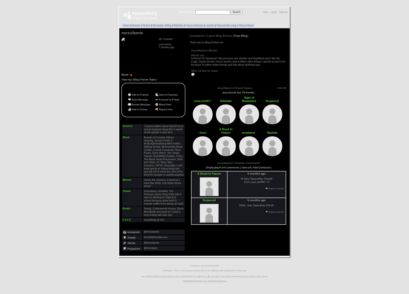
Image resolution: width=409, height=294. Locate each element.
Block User (164, 104)
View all (246, 167)
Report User (165, 109)
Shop (242, 25)
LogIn (273, 12)
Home (126, 25)
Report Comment (276, 189)
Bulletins (179, 25)
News (152, 276)
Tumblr (131, 237)
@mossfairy (150, 248)
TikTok (131, 243)
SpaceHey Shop (259, 276)
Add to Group (139, 109)
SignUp (283, 12)
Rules (159, 276)
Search (236, 12)
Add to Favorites (168, 94)
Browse (136, 25)
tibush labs (213, 265)
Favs (219, 25)
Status (246, 276)
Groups (199, 25)
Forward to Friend (168, 99)
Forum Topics (149, 79)
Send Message (139, 99)
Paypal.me (133, 248)
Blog (169, 25)
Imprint (213, 276)
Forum (189, 25)
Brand (173, 276)
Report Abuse (234, 276)
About (250, 25)
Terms (196, 276)
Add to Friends (140, 94)
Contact (222, 276)
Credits (181, 276)
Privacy (204, 276)
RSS (189, 276)
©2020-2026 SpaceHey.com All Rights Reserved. (204, 281)
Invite (227, 25)
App (234, 25)
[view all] (282, 88)
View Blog (240, 35)
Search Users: (186, 12)
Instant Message (140, 104)
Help (265, 12)
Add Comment (261, 167)
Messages (158, 25)
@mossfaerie (151, 231)
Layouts (210, 25)
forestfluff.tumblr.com (155, 237)
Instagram (133, 232)
